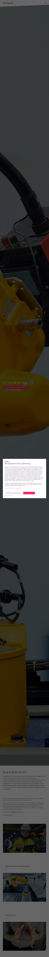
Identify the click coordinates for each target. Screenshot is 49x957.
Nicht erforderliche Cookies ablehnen (13, 493)
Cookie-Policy (18, 488)
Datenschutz (12, 488)
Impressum (7, 488)
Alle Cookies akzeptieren (29, 493)
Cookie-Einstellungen (9, 495)
